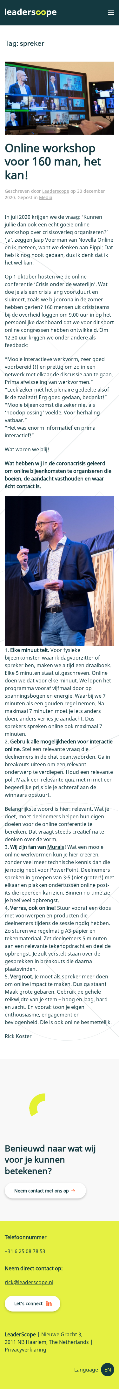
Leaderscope (55, 191)
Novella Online (95, 239)
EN (107, 1369)
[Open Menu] (111, 12)
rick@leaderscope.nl (29, 1282)
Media (45, 197)
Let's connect (28, 1303)
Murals (55, 846)
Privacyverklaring (25, 1349)
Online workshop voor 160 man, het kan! (53, 161)
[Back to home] (30, 12)
